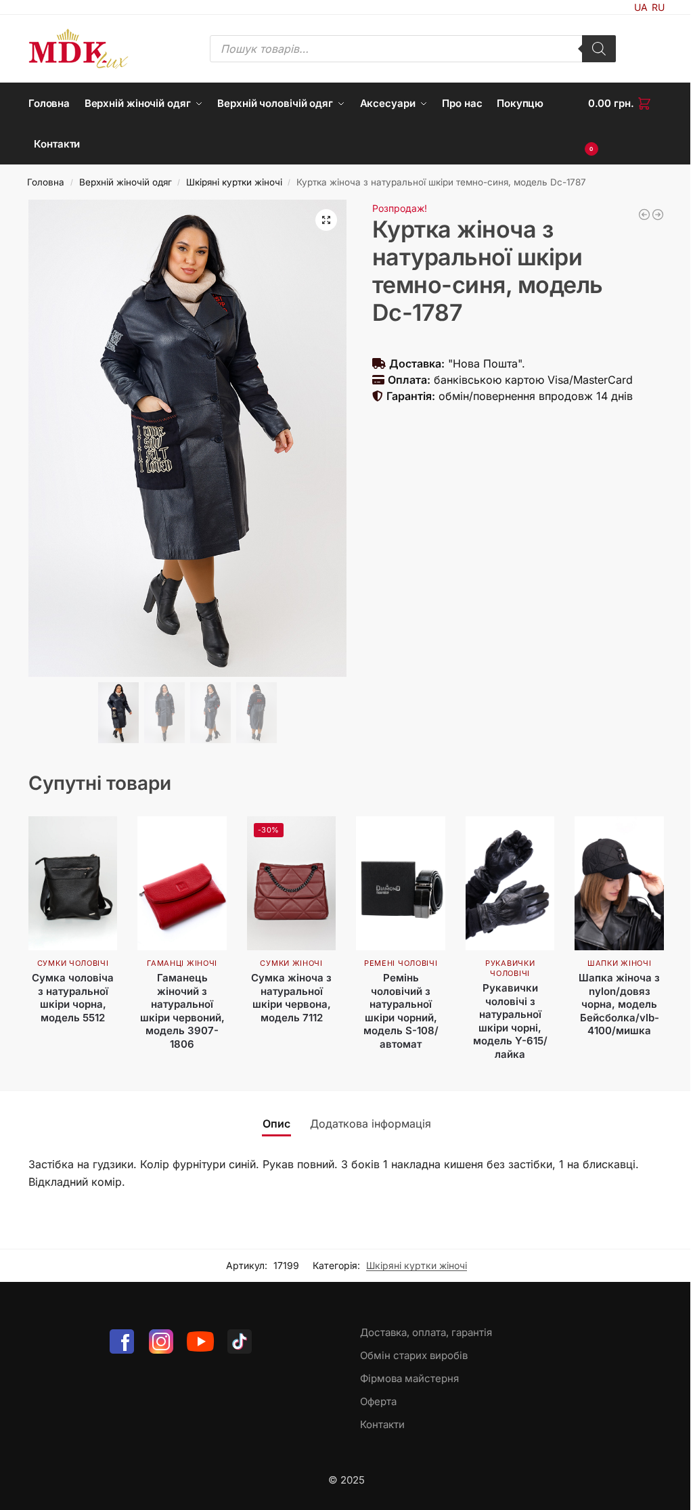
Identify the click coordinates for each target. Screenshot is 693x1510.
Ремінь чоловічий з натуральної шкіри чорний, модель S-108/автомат (401, 1010)
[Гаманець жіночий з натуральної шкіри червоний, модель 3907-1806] (182, 883)
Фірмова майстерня (409, 1378)
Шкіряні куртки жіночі (234, 182)
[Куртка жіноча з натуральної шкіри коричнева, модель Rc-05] (658, 214)
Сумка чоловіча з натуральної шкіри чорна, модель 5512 (73, 997)
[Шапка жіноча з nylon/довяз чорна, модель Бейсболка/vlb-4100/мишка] (619, 883)
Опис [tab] (276, 1123)
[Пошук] (599, 48)
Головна (45, 182)
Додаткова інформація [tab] (370, 1123)
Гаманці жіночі (182, 963)
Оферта (378, 1401)
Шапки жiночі (619, 963)
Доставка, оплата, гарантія (426, 1332)
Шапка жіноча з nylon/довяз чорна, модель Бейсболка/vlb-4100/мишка (619, 1004)
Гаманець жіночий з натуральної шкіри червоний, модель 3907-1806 (182, 1010)
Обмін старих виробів (414, 1355)
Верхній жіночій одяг (125, 182)
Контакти (382, 1424)
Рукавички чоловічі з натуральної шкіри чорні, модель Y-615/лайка (510, 1021)
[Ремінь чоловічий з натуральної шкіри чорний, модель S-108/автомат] (400, 883)
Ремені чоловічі (401, 963)
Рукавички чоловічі (510, 968)
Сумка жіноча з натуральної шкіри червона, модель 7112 (291, 997)
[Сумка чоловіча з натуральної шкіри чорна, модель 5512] (73, 883)
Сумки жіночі (291, 963)
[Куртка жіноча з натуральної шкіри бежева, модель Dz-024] (644, 214)
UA (641, 7)
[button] (626, 123)
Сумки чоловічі (73, 963)
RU (658, 7)
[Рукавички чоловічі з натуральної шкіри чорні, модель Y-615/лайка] (510, 883)
